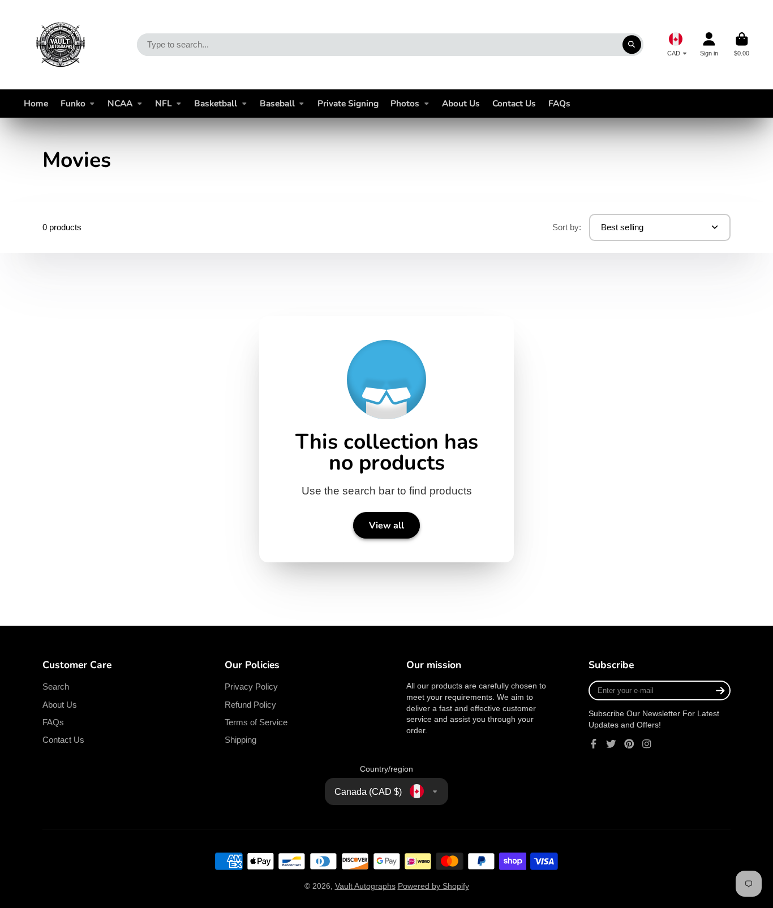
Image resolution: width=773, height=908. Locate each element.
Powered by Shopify (433, 885)
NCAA (120, 103)
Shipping (240, 740)
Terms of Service (256, 722)
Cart (741, 44)
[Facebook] (594, 744)
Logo (60, 44)
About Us (461, 103)
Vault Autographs (365, 885)
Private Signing (348, 103)
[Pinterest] (629, 744)
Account (709, 44)
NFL (163, 103)
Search (55, 686)
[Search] (632, 44)
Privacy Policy (251, 686)
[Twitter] (611, 744)
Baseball (277, 103)
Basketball (215, 103)
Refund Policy (250, 704)
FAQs (559, 103)
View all (386, 525)
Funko (73, 103)
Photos (404, 103)
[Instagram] (647, 744)
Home (36, 103)
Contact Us (514, 103)
